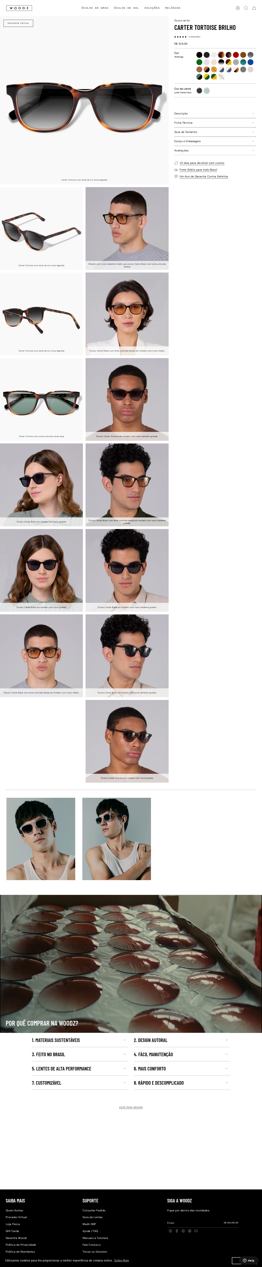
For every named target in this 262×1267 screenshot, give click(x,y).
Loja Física (13, 1224)
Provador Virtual (18, 23)
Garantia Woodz (16, 1238)
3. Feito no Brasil (48, 1054)
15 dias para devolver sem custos (202, 163)
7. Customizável (46, 1083)
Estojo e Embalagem (187, 141)
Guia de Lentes (93, 1217)
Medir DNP (89, 1224)
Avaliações (181, 150)
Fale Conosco (92, 1245)
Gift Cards (12, 1231)
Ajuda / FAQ (90, 1231)
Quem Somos (14, 1210)
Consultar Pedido (94, 1210)
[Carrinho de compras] (254, 8)
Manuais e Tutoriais (95, 1238)
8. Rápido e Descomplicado (159, 1083)
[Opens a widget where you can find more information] (248, 1260)
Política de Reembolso (20, 1251)
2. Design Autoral (151, 1040)
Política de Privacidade (21, 1245)
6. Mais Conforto (150, 1068)
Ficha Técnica (183, 123)
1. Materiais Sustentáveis (56, 1040)
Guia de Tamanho (185, 132)
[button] (152, 8)
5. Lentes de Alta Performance (61, 1068)
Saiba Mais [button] (121, 1260)
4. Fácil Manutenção (153, 1054)
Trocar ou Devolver (95, 1251)
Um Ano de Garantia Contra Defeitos (204, 176)
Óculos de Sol (182, 20)
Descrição (181, 113)
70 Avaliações (194, 37)
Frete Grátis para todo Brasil (198, 169)
